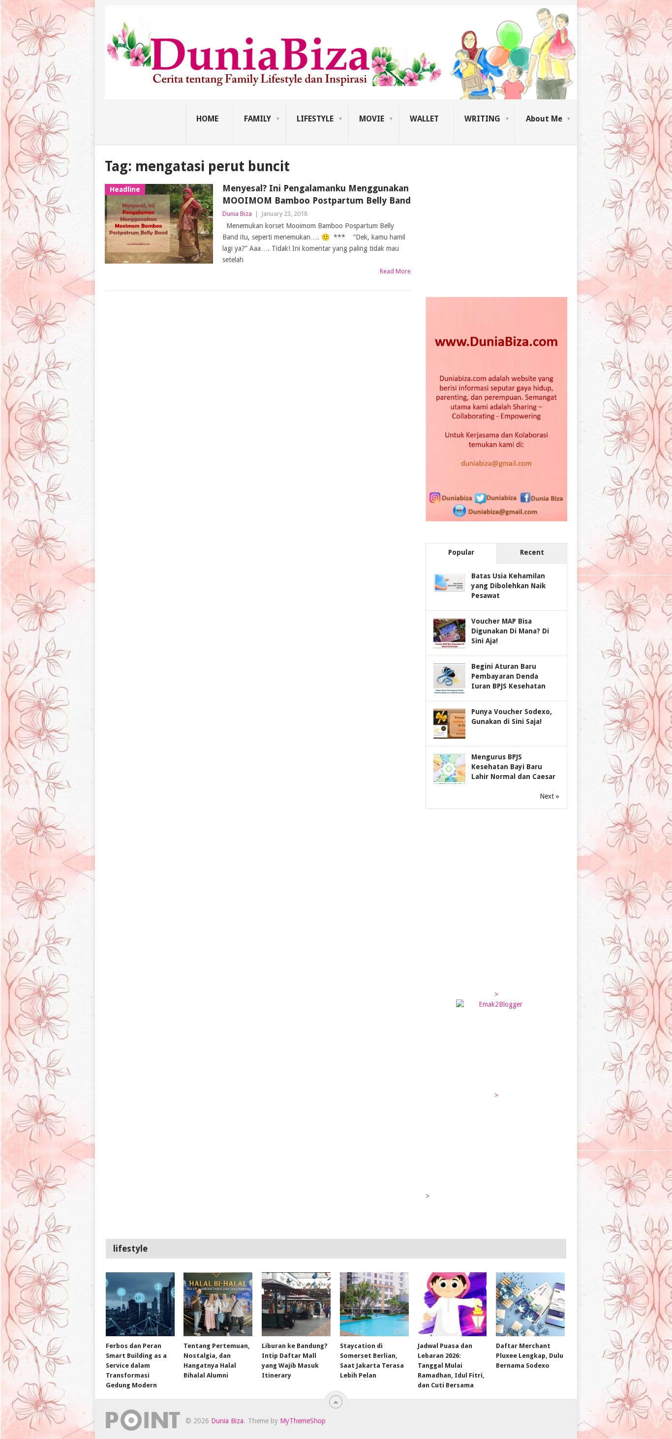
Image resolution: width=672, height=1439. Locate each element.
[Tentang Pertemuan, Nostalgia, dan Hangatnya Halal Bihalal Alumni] (217, 1304)
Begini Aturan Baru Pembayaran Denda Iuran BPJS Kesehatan (508, 676)
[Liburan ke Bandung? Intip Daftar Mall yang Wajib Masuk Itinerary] (296, 1304)
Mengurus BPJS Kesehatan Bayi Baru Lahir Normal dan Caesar (513, 766)
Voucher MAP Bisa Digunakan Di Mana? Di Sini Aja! (510, 631)
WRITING (482, 118)
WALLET (424, 118)
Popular (461, 552)
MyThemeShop (303, 1421)
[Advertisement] (499, 218)
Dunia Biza (237, 213)
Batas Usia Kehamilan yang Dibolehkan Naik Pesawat (508, 586)
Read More (395, 271)
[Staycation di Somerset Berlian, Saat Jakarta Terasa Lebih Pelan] (374, 1304)
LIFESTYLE (315, 118)
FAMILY (257, 118)
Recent (532, 552)
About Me (544, 118)
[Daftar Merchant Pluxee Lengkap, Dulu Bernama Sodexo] (530, 1304)
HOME (207, 118)
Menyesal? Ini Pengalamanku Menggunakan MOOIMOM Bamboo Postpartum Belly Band (316, 194)
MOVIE (371, 118)
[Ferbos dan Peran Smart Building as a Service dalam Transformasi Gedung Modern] (140, 1304)
